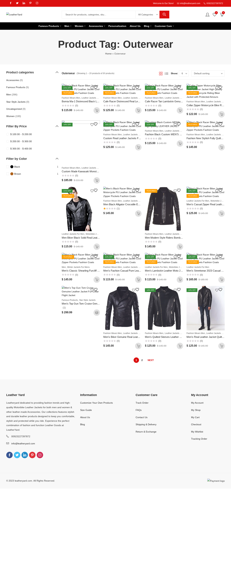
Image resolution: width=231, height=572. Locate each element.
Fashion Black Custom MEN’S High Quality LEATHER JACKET (180, 134)
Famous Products (70, 300)
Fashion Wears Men (71, 98)
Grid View (161, 73)
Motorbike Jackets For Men (98, 234)
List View (166, 73)
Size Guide (86, 410)
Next (151, 360)
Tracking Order (199, 438)
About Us (85, 417)
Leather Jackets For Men (93, 98)
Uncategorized (14, 109)
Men (64, 267)
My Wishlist (197, 431)
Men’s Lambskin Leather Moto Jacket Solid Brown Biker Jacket (180, 270)
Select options (97, 312)
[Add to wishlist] (94, 87)
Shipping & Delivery (146, 424)
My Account (197, 402)
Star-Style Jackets (87, 300)
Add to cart (97, 110)
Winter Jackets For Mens (78, 267)
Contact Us (141, 417)
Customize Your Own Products (96, 402)
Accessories (12, 80)
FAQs (139, 410)
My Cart (195, 417)
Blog (82, 424)
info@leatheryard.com (23, 443)
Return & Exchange (146, 431)
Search (164, 14)
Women (10, 116)
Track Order (142, 402)
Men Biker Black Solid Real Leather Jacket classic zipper (93, 237)
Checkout (196, 424)
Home (108, 53)
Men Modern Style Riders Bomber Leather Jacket (172, 237)
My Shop (196, 410)
